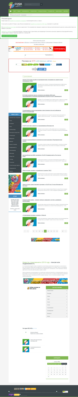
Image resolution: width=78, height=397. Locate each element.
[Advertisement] (15, 93)
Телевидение (50, 310)
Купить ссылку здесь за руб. (39, 40)
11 (42, 231)
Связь (48, 296)
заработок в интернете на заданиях (18, 20)
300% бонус (26, 42)
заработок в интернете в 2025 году (39, 24)
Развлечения (50, 290)
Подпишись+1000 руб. (57, 42)
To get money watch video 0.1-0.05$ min (37, 42)
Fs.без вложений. (49, 42)
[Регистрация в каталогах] (37, 51)
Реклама (49, 293)
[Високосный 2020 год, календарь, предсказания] (32, 392)
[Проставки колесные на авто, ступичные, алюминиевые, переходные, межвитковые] (33, 389)
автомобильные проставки (9, 27)
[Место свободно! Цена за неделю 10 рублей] (45, 283)
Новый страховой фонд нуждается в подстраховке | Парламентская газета (42, 140)
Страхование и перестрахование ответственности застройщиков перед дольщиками (42, 111)
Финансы (49, 313)
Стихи (48, 304)
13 (48, 231)
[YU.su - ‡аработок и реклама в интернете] (16, 395)
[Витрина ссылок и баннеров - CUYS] (22, 389)
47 (62, 231)
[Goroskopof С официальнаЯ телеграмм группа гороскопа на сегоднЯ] (11, 395)
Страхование (50, 307)
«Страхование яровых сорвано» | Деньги (34, 215)
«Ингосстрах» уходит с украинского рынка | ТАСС (37, 170)
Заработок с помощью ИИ (7, 31)
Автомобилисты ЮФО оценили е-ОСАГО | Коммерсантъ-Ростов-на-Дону (42, 155)
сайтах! (34, 288)
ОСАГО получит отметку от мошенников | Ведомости (38, 125)
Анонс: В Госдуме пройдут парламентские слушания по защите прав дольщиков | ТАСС (43, 80)
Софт (48, 299)
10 (39, 231)
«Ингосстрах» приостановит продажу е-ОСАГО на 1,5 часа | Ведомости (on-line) (43, 185)
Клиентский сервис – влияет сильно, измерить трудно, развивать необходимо (42, 200)
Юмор (48, 316)
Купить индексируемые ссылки (9, 36)
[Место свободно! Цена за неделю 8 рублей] (15, 192)
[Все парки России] (65, 392)
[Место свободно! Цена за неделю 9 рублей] (45, 241)
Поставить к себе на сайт (39, 44)
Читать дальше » (41, 90)
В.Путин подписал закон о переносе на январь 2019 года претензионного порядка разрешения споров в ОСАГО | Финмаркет (42, 95)
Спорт (48, 302)
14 (51, 231)
